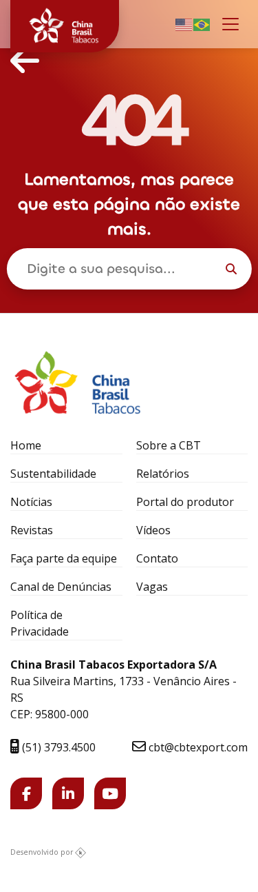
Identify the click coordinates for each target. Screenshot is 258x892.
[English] (184, 23)
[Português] (202, 23)
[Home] (24, 60)
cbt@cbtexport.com (197, 747)
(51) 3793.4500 (57, 747)
